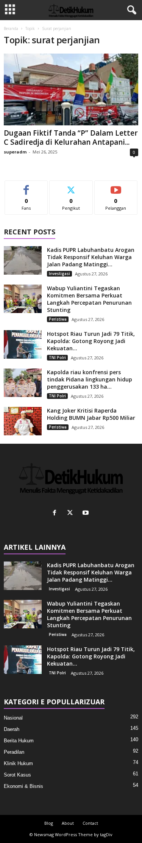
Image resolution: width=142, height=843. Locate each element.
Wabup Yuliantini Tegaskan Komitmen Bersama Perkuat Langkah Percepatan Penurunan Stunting (89, 299)
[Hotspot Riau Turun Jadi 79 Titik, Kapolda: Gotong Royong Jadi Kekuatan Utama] (23, 344)
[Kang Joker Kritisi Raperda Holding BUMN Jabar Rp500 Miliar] (23, 421)
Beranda (11, 28)
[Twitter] (72, 513)
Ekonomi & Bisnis (23, 786)
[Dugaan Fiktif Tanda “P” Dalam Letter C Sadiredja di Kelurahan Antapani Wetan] (71, 89)
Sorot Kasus (17, 775)
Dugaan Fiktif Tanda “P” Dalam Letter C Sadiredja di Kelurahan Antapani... (71, 137)
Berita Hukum (19, 740)
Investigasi (59, 273)
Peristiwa (58, 319)
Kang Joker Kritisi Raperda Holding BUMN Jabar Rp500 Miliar (91, 414)
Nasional (13, 718)
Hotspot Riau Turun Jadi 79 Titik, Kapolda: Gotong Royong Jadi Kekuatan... (91, 341)
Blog (48, 823)
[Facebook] (56, 513)
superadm (15, 152)
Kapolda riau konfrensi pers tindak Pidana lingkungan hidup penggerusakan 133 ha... (89, 379)
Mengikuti (71, 186)
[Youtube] (87, 513)
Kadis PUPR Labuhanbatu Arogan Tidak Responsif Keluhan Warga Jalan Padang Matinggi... (90, 257)
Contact (90, 823)
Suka (26, 186)
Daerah (11, 729)
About (68, 823)
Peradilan (14, 752)
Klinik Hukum (18, 763)
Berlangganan (116, 186)
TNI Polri (57, 357)
